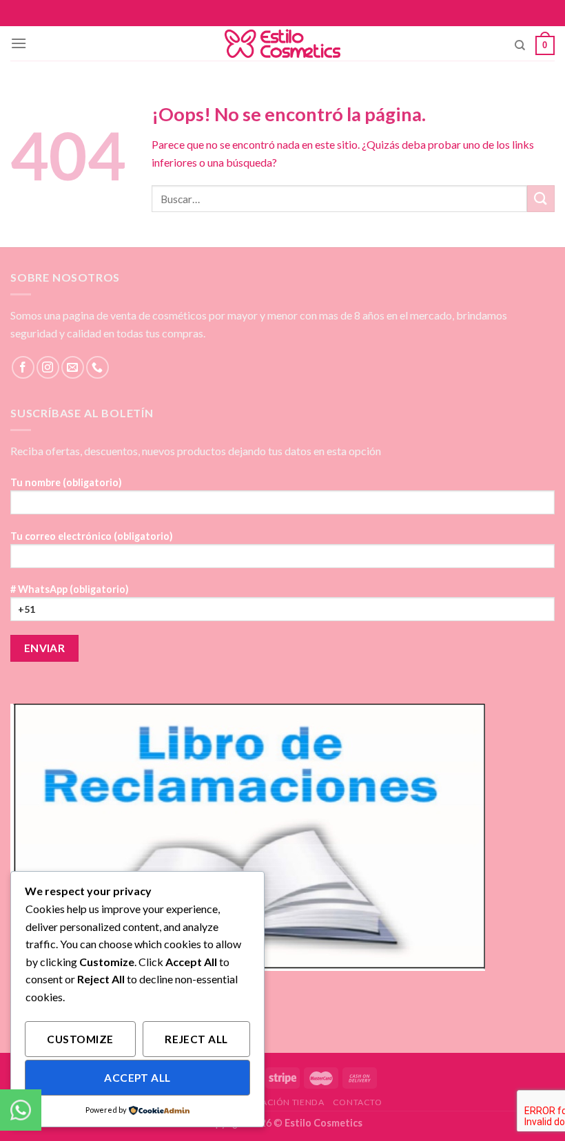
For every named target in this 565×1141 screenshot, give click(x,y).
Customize (80, 1039)
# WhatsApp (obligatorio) (69, 589)
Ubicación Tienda (282, 1102)
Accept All (137, 1077)
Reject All (196, 1039)
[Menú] (18, 43)
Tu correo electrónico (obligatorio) (91, 536)
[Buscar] (520, 45)
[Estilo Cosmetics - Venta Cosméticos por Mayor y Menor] (283, 43)
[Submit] (541, 198)
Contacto (357, 1102)
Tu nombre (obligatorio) (66, 482)
